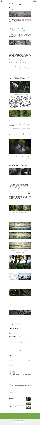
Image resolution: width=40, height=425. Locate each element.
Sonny (14, 178)
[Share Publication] (32, 1)
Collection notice (24, 420)
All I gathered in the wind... (13, 406)
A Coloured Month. (14, 21)
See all (10, 410)
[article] (20, 399)
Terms (21, 420)
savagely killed (11, 179)
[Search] (31, 1)
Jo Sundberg (11, 370)
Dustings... (10, 397)
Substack (17, 423)
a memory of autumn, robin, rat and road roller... (14, 407)
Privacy (20, 420)
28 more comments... (11, 392)
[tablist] (11, 365)
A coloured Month (11, 3)
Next (29, 360)
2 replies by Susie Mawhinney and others (15, 381)
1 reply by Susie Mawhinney (13, 389)
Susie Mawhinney (12, 403)
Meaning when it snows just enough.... (13, 398)
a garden (29, 54)
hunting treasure (11, 298)
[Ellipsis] (31, 370)
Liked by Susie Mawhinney (13, 371)
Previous (11, 360)
